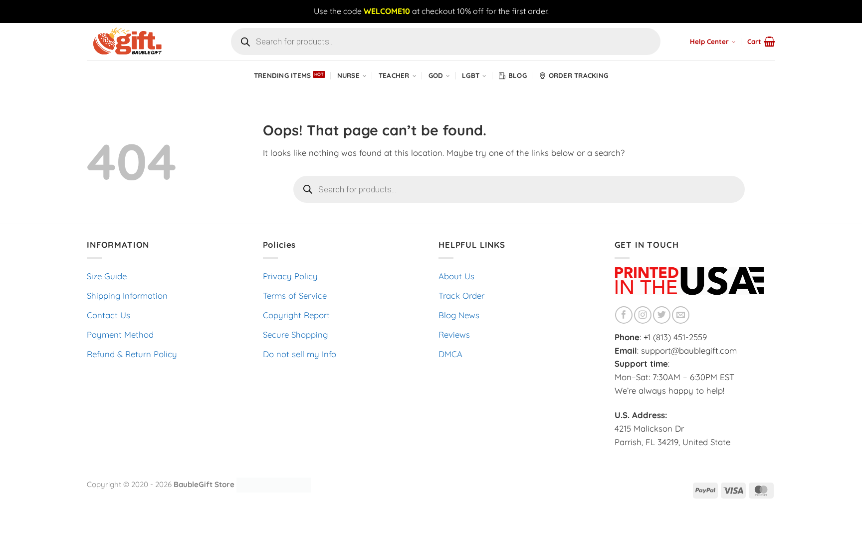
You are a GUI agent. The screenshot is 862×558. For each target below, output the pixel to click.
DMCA (450, 354)
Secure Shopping (295, 334)
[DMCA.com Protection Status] (273, 484)
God (436, 75)
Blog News (458, 315)
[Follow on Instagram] (642, 315)
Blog (517, 75)
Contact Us (108, 315)
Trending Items (282, 75)
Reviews (454, 334)
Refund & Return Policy (132, 354)
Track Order (461, 295)
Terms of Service (295, 295)
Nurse (348, 75)
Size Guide (107, 276)
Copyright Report (296, 315)
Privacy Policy (290, 276)
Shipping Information (127, 295)
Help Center (709, 41)
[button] (761, 41)
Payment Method (120, 334)
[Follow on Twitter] (661, 315)
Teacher (394, 75)
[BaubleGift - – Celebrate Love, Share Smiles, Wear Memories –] (137, 41)
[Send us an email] (680, 315)
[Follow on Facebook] (624, 315)
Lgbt (470, 75)
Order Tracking (579, 75)
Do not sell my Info (299, 354)
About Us (456, 276)
